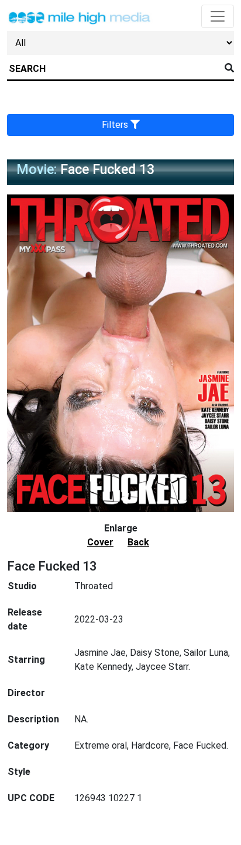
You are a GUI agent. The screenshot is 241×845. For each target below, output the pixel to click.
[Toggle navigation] (217, 16)
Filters (116, 124)
